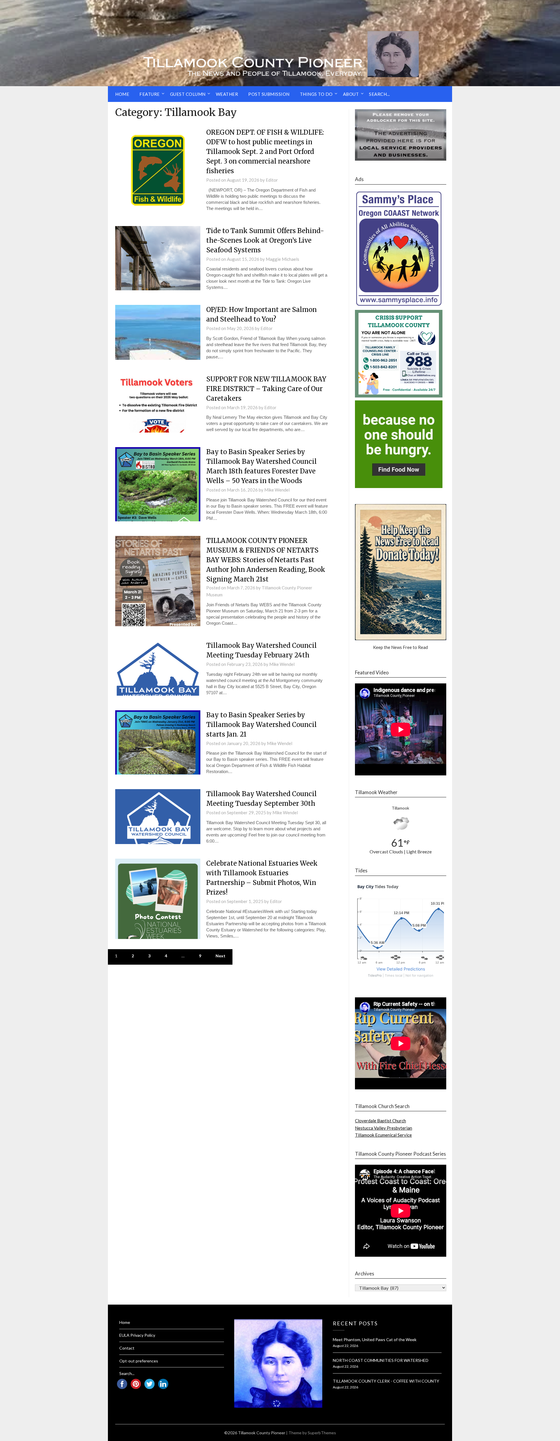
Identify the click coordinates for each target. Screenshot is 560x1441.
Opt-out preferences (138, 1360)
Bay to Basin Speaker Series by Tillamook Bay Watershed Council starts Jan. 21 (261, 724)
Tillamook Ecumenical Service (383, 1135)
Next (220, 955)
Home (122, 94)
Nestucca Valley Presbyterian (383, 1128)
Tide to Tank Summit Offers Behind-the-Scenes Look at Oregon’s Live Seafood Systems (265, 240)
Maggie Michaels (282, 259)
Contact (126, 1347)
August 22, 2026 (345, 1345)
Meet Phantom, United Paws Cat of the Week (374, 1339)
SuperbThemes (322, 1432)
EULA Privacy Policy (137, 1335)
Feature (149, 94)
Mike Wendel (277, 489)
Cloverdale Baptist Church (380, 1120)
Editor (272, 180)
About (351, 94)
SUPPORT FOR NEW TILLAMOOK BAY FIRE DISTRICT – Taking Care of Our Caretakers (266, 388)
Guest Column (188, 94)
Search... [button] (379, 94)
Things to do (316, 94)
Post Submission (269, 94)
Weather (227, 94)
